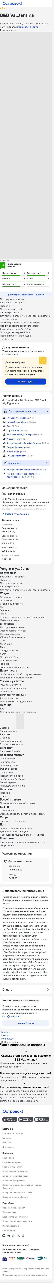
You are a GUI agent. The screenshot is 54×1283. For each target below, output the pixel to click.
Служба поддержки (11, 1162)
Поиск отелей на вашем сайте (17, 1221)
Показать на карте (28, 26)
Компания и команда (12, 1133)
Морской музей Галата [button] (17, 422)
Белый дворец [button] (14, 451)
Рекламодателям (10, 1225)
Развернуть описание (17, 513)
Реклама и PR (9, 1230)
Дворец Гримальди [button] (16, 447)
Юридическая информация (15, 1175)
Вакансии (7, 1142)
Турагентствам (9, 1212)
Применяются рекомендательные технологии (24, 1275)
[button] (26, 48)
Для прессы (8, 1147)
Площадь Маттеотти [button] (16, 455)
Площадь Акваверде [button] (16, 417)
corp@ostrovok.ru (12, 1016)
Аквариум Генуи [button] (14, 438)
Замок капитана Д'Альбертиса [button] (21, 434)
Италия (5, 1035)
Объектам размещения (13, 1207)
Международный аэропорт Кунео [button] (23, 469)
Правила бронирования (13, 1180)
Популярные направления (15, 1171)
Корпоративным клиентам (15, 1216)
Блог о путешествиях (12, 1166)
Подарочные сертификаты (15, 1197)
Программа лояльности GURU (17, 1192)
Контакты (7, 1138)
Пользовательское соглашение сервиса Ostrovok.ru (21, 1186)
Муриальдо (7, 1038)
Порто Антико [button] (13, 430)
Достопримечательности (22, 411)
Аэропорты (14, 462)
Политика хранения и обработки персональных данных (25, 1270)
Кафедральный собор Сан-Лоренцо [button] (24, 443)
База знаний (8, 1157)
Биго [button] (9, 426)
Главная (5, 1031)
